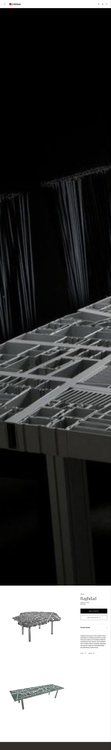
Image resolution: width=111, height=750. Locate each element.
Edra (84, 604)
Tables (82, 594)
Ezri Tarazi (87, 602)
